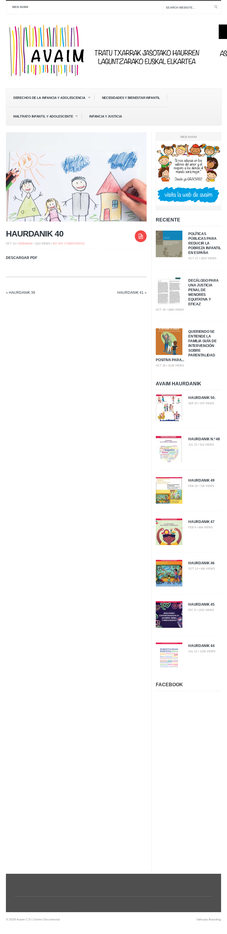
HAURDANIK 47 (201, 522)
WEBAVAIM (25, 243)
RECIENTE (168, 219)
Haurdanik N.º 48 (204, 439)
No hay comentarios (69, 243)
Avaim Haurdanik (178, 383)
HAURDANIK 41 (130, 293)
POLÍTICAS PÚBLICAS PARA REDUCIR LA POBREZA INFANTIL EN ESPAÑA (204, 243)
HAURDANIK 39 (22, 293)
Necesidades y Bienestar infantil (131, 98)
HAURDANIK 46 (201, 563)
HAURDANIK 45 (201, 604)
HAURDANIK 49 (201, 480)
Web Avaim (20, 7)
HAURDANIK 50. (201, 398)
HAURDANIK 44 (201, 646)
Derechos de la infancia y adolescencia (45, 98)
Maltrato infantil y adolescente (39, 117)
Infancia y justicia (105, 116)
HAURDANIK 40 (35, 233)
